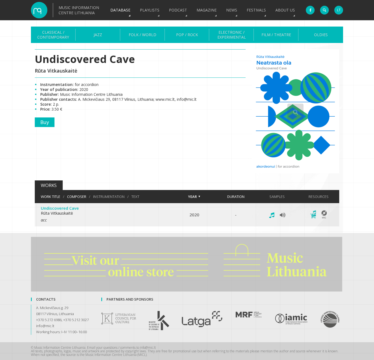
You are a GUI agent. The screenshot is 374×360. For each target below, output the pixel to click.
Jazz (98, 34)
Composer (76, 196)
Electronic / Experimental (231, 35)
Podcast (178, 10)
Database (120, 10)
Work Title (50, 196)
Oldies (321, 34)
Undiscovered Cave (60, 208)
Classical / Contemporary (53, 35)
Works (49, 185)
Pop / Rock (187, 34)
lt (339, 10)
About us (285, 10)
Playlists (149, 10)
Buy (44, 122)
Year (192, 196)
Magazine (207, 10)
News (231, 10)
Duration (235, 196)
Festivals (256, 10)
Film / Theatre (276, 34)
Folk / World (142, 34)
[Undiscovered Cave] (295, 171)
